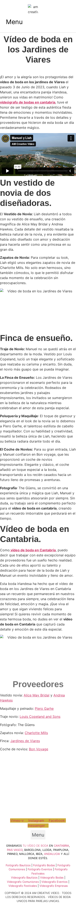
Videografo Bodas (52, 877)
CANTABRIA (61, 845)
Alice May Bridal (36, 695)
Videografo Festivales (22, 885)
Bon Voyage (38, 749)
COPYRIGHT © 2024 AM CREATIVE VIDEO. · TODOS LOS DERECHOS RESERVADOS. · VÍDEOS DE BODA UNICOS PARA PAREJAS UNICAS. (38, 897)
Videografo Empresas (53, 885)
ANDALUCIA (52, 854)
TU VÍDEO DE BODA (35, 845)
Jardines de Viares (25, 741)
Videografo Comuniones (23, 881)
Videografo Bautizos (24, 877)
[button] (14, 21)
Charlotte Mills (36, 733)
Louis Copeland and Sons (40, 716)
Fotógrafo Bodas (44, 865)
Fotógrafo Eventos (40, 869)
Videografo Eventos (54, 881)
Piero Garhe (44, 708)
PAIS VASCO (15, 850)
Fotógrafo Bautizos (18, 865)
